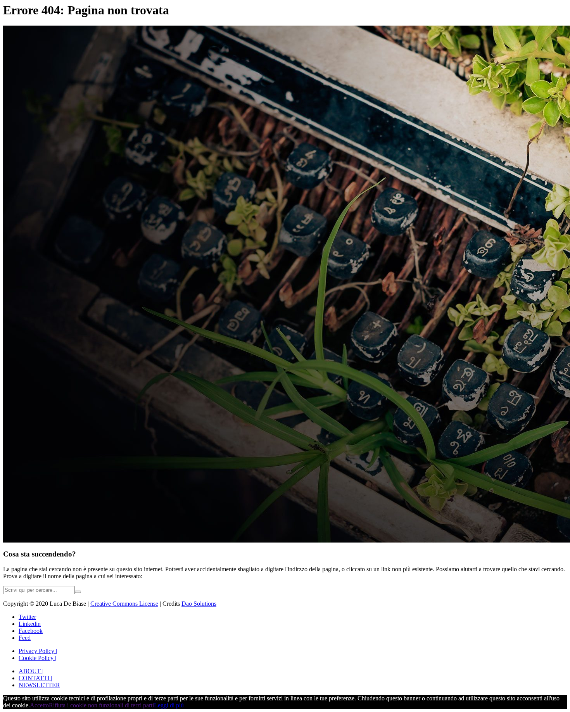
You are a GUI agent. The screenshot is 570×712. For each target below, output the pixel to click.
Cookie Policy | (37, 658)
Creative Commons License (124, 603)
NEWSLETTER (39, 685)
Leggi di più (169, 705)
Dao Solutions (198, 603)
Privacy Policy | (38, 651)
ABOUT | (31, 671)
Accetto (39, 705)
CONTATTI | (35, 678)
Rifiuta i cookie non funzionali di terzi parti (101, 705)
